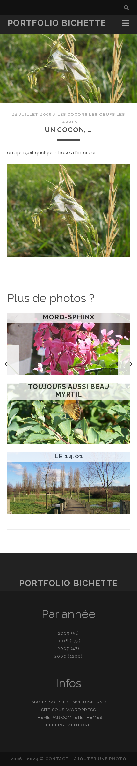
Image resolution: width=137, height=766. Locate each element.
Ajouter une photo (100, 758)
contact (57, 758)
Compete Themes (82, 717)
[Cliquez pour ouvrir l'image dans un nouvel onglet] (68, 255)
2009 (64, 633)
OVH (86, 725)
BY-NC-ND (94, 702)
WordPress (81, 709)
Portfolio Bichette (57, 23)
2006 (60, 656)
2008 (62, 640)
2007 (63, 648)
